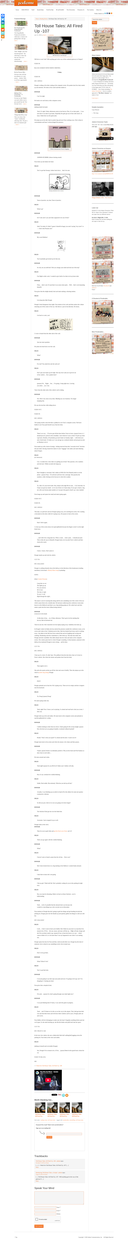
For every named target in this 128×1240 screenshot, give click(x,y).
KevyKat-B (106, 285)
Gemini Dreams (42, 579)
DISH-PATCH (25, 10)
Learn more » (95, 98)
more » (16, 40)
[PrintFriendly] (63, 1095)
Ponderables (66, 1120)
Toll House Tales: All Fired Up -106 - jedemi (48, 1161)
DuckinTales (40, 10)
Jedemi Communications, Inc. (95, 1237)
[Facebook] (3, 15)
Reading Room (43, 1120)
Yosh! (32, 10)
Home (17, 10)
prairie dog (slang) (44, 672)
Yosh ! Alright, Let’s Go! (20, 51)
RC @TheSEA (60, 10)
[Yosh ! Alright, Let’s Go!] (20, 47)
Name (58, 1207)
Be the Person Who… (20, 72)
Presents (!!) (80, 10)
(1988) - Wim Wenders (102, 197)
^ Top (15, 1237)
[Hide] (1, 40)
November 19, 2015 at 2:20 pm (42, 1163)
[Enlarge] (111, 184)
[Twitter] (3, 19)
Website (58, 1214)
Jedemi (25, 3)
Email (58, 1210)
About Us (98, 10)
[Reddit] (3, 29)
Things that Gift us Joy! (20, 115)
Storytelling (72, 1120)
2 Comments (51, 35)
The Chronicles (70, 10)
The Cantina (90, 10)
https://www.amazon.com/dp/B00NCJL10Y (102, 173)
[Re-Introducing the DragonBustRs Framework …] (20, 23)
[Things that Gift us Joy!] (20, 110)
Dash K (44, 35)
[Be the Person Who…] (20, 68)
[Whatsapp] (3, 26)
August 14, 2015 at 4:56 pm (41, 1174)
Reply (37, 1167)
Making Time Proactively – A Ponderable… (18, 94)
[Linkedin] (3, 22)
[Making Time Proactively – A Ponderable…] (20, 88)
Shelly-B (94, 287)
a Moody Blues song (52, 570)
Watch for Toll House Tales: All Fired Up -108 (49, 1065)
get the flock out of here (60, 831)
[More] (66, 1095)
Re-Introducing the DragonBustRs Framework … (19, 29)
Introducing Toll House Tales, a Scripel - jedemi (49, 1172)
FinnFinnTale (49, 10)
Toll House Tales (51, 1120)
